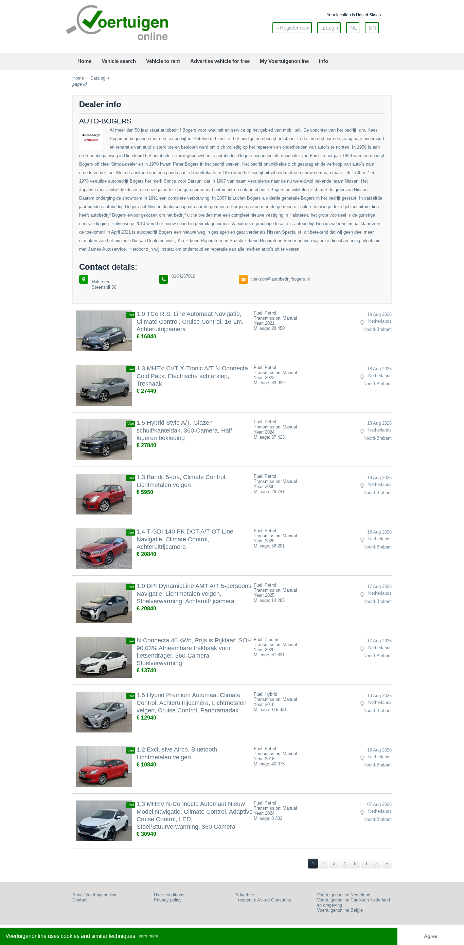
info (323, 61)
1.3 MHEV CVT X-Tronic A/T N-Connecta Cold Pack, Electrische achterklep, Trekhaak (192, 376)
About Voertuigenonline (95, 894)
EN (372, 28)
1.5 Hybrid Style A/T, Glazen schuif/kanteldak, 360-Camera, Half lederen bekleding (184, 430)
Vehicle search (119, 61)
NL (353, 28)
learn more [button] (148, 936)
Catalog (97, 78)
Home (84, 61)
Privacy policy (168, 899)
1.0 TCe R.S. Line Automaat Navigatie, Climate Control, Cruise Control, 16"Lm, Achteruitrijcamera (190, 321)
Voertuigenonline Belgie (340, 910)
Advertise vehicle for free (220, 61)
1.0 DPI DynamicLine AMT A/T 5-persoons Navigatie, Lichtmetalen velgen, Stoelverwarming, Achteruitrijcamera (194, 594)
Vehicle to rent (163, 61)
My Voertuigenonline (284, 61)
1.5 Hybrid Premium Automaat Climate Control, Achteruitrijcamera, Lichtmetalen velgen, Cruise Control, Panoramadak (192, 703)
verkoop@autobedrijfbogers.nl (280, 279)
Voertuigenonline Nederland (343, 894)
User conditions (169, 894)
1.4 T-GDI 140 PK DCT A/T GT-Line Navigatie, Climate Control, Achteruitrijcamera (185, 539)
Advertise (244, 894)
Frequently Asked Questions (263, 899)
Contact (80, 899)
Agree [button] (431, 936)
